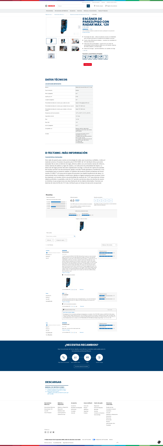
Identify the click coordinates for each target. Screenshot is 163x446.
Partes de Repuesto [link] (98, 407)
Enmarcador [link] (109, 419)
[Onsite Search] (88, 5)
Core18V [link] (46, 410)
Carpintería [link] (108, 410)
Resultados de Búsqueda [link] (76, 407)
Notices (111, 439)
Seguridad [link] (86, 411)
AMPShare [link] (86, 409)
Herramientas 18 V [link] (48, 409)
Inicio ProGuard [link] (47, 412)
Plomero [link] (108, 421)
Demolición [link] (108, 416)
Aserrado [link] (73, 413)
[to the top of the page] (161, 438)
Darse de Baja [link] (97, 414)
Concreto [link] (108, 412)
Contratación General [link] (111, 409)
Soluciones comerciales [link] (109, 403)
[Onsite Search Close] (85, 6)
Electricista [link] (108, 418)
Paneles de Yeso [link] (109, 407)
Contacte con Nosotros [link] (99, 413)
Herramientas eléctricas (59, 14)
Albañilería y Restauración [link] (112, 414)
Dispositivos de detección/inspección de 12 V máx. (79, 14)
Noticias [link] (85, 407)
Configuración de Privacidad (101, 439)
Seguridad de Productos (68, 442)
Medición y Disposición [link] (61, 403)
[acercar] (74, 34)
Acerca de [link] (86, 405)
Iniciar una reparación (86, 2)
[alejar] (77, 34)
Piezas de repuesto (96, 2)
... (66, 14)
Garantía (103, 2)
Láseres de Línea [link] (61, 414)
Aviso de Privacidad (86, 439)
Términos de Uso (48, 442)
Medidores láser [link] (61, 410)
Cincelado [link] (73, 411)
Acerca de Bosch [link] (88, 403)
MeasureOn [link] (60, 409)
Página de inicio (49, 14)
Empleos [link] (86, 413)
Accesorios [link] (74, 403)
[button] (88, 64)
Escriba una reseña (86, 32)
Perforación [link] (73, 409)
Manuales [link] (96, 409)
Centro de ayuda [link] (98, 403)
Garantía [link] (96, 411)
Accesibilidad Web (57, 442)
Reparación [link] (96, 405)
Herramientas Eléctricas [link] (47, 403)
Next (79, 27)
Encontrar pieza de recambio (81, 366)
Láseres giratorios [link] (62, 412)
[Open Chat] (159, 442)
